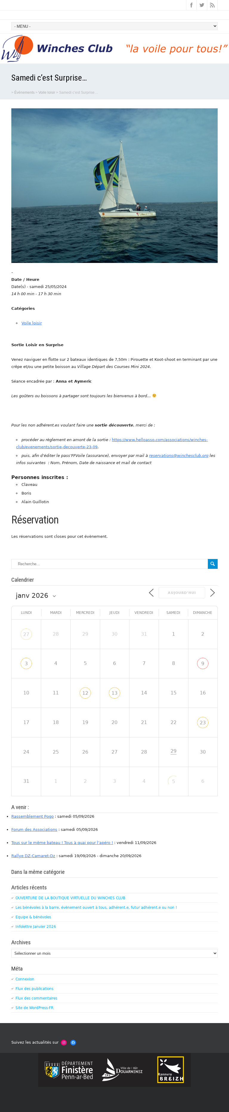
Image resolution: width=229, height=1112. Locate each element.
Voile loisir (31, 323)
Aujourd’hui (182, 593)
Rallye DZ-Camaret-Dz (33, 856)
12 (85, 693)
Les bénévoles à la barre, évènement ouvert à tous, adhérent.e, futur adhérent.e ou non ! (96, 907)
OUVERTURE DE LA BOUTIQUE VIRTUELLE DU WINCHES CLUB (70, 898)
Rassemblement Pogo (32, 816)
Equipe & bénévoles (33, 917)
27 (26, 634)
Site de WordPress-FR (34, 1008)
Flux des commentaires (36, 998)
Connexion (25, 979)
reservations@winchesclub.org (178, 455)
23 (203, 723)
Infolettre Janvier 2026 (36, 927)
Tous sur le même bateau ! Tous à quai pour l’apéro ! (62, 842)
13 (114, 693)
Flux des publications (34, 989)
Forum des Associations (34, 829)
